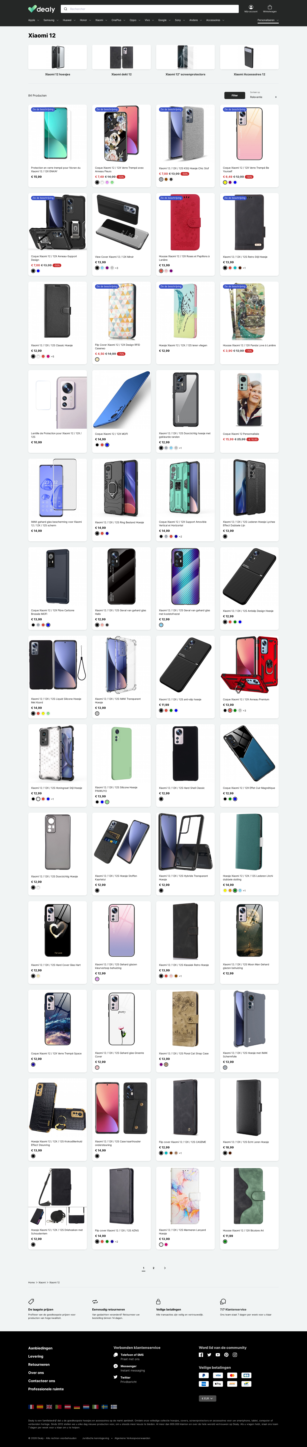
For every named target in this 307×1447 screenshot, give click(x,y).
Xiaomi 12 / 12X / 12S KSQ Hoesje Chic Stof (184, 168)
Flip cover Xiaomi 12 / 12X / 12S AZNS (117, 1230)
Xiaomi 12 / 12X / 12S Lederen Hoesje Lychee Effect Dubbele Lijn (249, 523)
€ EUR (205, 1398)
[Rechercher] (65, 9)
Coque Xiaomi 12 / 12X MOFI (111, 433)
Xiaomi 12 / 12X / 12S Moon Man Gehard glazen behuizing (246, 966)
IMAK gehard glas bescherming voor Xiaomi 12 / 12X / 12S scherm (56, 523)
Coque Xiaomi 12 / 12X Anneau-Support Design (54, 258)
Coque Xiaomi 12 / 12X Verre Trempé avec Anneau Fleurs (119, 169)
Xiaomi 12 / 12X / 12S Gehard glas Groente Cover (119, 1054)
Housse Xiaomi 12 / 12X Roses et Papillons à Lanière (184, 258)
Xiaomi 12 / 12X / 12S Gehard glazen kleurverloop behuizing (116, 966)
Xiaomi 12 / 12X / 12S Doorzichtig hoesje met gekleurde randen (185, 435)
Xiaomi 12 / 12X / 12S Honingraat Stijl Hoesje (56, 787)
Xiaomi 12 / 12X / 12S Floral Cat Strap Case (184, 1053)
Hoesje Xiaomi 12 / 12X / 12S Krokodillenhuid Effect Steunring (56, 1143)
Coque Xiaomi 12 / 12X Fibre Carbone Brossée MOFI (52, 612)
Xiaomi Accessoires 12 (249, 74)
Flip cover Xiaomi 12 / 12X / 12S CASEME (182, 1141)
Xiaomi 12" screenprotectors (185, 74)
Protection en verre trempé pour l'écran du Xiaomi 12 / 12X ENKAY (55, 169)
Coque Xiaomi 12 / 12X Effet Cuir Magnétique (249, 787)
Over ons (36, 1373)
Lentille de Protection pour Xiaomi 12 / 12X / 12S (56, 435)
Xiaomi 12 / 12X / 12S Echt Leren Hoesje (246, 1141)
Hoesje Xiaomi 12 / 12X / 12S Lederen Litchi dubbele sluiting (248, 877)
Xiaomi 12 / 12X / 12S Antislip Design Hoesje (248, 610)
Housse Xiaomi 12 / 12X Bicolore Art (243, 1230)
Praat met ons (130, 1359)
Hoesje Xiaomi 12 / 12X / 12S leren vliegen (183, 345)
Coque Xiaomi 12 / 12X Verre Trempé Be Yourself (246, 169)
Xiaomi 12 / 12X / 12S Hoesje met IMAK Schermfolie (245, 1054)
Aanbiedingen (40, 1348)
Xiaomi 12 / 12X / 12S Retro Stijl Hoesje (245, 256)
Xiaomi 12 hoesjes (57, 74)
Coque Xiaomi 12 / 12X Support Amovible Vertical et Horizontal (182, 523)
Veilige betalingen (168, 1309)
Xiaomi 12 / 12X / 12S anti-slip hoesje (180, 699)
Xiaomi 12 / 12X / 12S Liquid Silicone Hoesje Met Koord (56, 700)
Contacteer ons (41, 1381)
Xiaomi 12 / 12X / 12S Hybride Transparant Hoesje (183, 877)
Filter (235, 95)
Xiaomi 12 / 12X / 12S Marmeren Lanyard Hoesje (182, 1231)
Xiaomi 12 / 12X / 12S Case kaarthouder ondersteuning (118, 1143)
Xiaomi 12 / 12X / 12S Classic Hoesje (52, 345)
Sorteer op (255, 92)
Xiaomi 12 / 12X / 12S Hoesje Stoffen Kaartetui (116, 877)
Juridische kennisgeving (95, 1438)
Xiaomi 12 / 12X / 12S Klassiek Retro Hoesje (184, 964)
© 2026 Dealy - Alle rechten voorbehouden (52, 1438)
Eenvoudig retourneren (108, 1309)
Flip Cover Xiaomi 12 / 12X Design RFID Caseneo (117, 346)
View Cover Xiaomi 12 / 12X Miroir (114, 256)
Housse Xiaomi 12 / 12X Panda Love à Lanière (249, 345)
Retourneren (39, 1364)
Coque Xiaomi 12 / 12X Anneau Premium (246, 699)
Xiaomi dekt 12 (121, 74)
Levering (35, 1356)
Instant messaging (133, 1370)
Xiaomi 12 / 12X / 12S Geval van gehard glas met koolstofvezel (184, 612)
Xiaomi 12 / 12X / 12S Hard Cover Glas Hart (56, 964)
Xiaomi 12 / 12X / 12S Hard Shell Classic (182, 787)
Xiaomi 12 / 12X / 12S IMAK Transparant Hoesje (118, 700)
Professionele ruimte (46, 1389)
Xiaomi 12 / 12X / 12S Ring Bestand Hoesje (119, 522)
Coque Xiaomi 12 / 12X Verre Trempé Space (56, 1053)
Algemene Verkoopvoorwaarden (132, 1438)
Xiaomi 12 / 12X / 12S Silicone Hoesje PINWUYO (116, 789)
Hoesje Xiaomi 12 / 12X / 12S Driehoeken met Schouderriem (57, 1231)
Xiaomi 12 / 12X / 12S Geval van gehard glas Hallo (120, 612)
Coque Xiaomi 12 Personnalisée (241, 433)
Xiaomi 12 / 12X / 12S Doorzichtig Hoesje (54, 876)
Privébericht (128, 1382)
